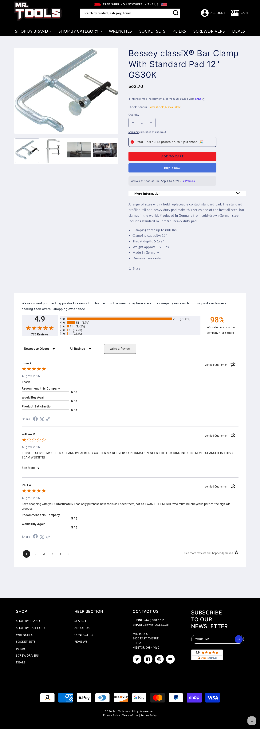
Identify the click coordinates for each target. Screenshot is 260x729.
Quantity (133, 114)
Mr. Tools (118, 711)
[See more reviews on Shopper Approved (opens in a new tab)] (48, 419)
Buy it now (172, 167)
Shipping (133, 132)
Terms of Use (130, 715)
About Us (82, 628)
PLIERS (21, 648)
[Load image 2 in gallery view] (53, 151)
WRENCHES (24, 634)
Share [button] (136, 268)
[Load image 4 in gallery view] (105, 151)
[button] (240, 13)
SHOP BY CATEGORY (30, 628)
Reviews (81, 641)
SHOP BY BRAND (28, 620)
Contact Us (83, 634)
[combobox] (130, 13)
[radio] (130, 319)
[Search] (175, 13)
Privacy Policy (111, 715)
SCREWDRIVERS (27, 655)
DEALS (20, 662)
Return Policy (149, 715)
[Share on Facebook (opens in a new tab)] (35, 419)
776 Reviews (44, 334)
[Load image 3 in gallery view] (79, 151)
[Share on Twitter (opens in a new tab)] (42, 419)
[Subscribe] (239, 639)
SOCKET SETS (26, 641)
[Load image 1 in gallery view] (27, 151)
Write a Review (120, 348)
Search (80, 620)
